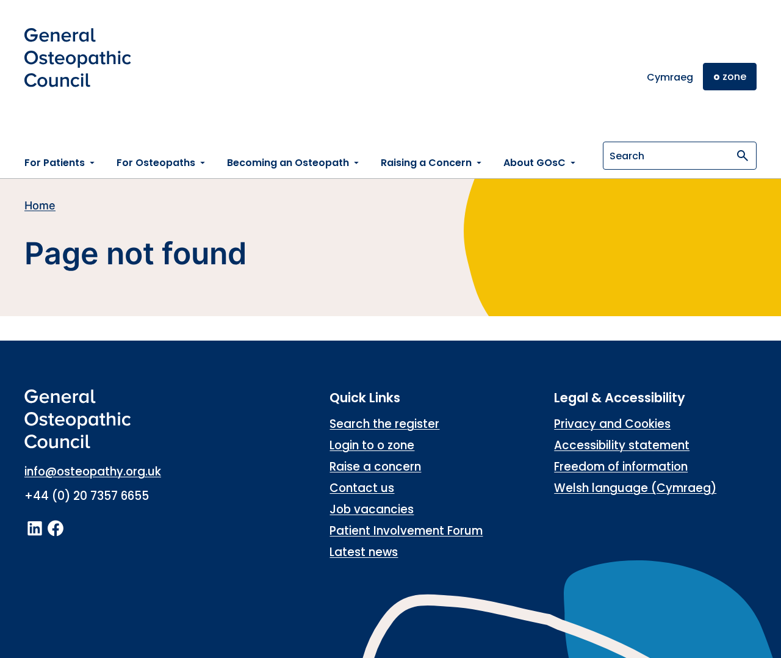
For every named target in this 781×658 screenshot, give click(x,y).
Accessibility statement (621, 445)
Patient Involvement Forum (406, 530)
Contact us (361, 488)
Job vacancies (371, 509)
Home (40, 205)
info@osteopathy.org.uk (92, 471)
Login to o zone (371, 445)
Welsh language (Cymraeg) (635, 488)
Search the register (384, 424)
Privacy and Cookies (612, 424)
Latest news (363, 552)
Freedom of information (621, 466)
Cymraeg (670, 77)
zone (729, 77)
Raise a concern (375, 466)
